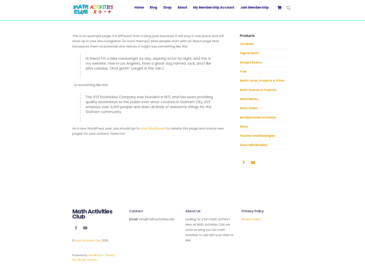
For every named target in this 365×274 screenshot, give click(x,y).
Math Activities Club (88, 240)
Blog (153, 7)
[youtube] (253, 162)
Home (139, 7)
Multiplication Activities (258, 117)
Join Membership (254, 7)
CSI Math (247, 44)
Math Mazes (249, 99)
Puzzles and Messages (257, 136)
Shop (167, 7)
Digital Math (249, 53)
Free (243, 71)
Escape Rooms (251, 62)
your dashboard (153, 128)
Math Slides (249, 108)
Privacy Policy (251, 219)
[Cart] (279, 7)
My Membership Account (213, 7)
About (182, 7)
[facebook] (244, 162)
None (244, 127)
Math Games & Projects (258, 90)
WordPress (95, 255)
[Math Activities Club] (93, 13)
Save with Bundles (254, 145)
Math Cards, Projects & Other (262, 81)
